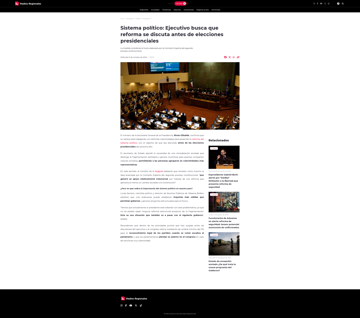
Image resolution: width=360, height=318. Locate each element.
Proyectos (146, 18)
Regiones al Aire (202, 10)
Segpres (159, 171)
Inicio (122, 18)
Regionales (144, 10)
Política (138, 18)
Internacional (189, 10)
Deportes (177, 10)
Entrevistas (216, 10)
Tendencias (166, 10)
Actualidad (155, 10)
